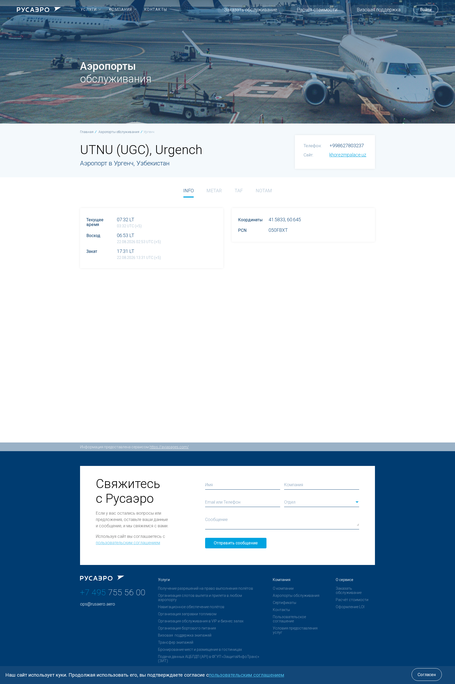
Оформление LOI (350, 607)
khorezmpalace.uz (347, 155)
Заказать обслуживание (250, 9)
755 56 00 (112, 592)
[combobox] (321, 502)
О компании (283, 588)
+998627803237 (346, 145)
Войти (426, 9)
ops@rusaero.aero (97, 604)
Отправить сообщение (236, 542)
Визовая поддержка (378, 9)
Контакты (281, 610)
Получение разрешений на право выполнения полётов (205, 588)
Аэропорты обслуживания (296, 595)
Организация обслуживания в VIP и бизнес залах (201, 621)
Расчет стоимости (317, 9)
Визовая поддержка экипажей (184, 635)
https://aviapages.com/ (169, 447)
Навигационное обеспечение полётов (191, 607)
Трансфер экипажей (175, 642)
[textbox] (321, 502)
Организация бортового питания (187, 628)
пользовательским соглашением (128, 542)
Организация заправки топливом (187, 614)
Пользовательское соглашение (289, 619)
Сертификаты (284, 603)
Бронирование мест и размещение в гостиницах (200, 649)
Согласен (427, 674)
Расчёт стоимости (352, 600)
